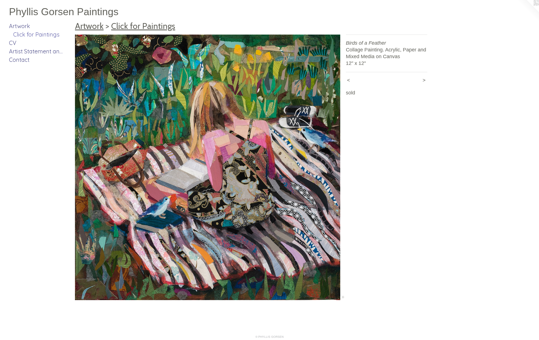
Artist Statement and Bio (37, 51)
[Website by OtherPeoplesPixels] (528, 11)
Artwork (19, 26)
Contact (19, 59)
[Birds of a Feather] (207, 167)
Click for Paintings (36, 34)
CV (12, 42)
